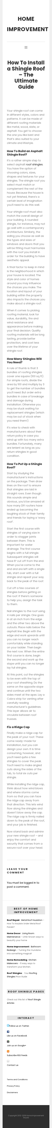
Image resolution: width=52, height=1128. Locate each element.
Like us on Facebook (17, 1035)
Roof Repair (13, 920)
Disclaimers (12, 1092)
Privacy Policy (13, 1086)
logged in (30, 882)
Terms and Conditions (17, 1079)
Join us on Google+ (16, 1045)
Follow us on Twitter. (19, 1025)
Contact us (12, 1065)
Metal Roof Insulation (31, 920)
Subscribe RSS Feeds (17, 1055)
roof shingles (34, 164)
